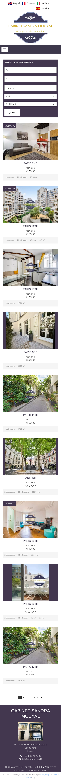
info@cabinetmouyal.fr (32, 759)
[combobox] (30, 70)
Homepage (30, 28)
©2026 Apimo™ (12, 766)
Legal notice (28, 766)
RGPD (39, 766)
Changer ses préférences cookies (32, 770)
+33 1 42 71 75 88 (32, 755)
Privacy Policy (44, 774)
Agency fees (50, 766)
